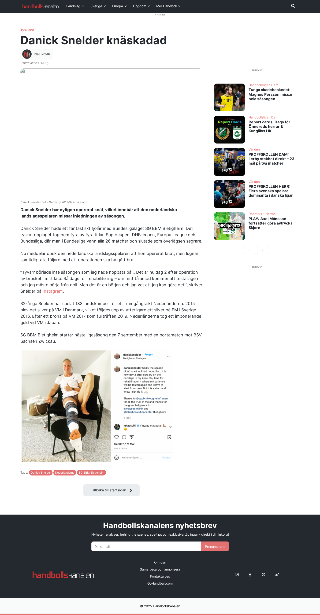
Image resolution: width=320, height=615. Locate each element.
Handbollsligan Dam (263, 117)
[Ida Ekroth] (27, 54)
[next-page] (263, 250)
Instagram (53, 291)
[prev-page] (249, 250)
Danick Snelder (41, 472)
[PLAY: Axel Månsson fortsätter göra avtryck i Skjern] (229, 226)
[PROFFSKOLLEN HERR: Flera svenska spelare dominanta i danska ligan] (229, 194)
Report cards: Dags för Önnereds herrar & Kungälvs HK (269, 126)
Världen (254, 149)
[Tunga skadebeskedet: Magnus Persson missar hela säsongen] (229, 97)
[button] (293, 6)
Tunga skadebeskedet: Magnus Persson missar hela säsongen (271, 94)
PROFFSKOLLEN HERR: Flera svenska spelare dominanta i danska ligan (271, 191)
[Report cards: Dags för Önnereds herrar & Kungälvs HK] (229, 130)
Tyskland (27, 30)
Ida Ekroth (42, 54)
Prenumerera (215, 547)
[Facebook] (250, 575)
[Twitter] (263, 575)
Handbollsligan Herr (263, 85)
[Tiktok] (277, 575)
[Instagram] (236, 575)
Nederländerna (64, 472)
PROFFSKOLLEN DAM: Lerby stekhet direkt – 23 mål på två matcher (271, 159)
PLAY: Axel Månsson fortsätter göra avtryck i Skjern (270, 223)
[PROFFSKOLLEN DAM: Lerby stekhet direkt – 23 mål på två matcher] (229, 162)
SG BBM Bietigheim (91, 472)
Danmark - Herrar (262, 214)
